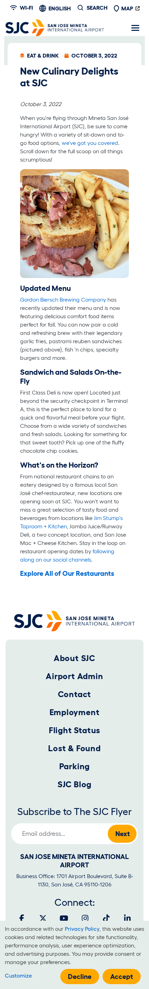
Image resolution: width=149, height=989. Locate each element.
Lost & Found (74, 748)
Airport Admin (74, 676)
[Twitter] (43, 918)
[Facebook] (22, 918)
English (60, 8)
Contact (74, 694)
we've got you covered (90, 143)
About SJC (74, 658)
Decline (79, 976)
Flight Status (74, 730)
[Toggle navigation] (135, 27)
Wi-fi (26, 8)
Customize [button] (18, 975)
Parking (74, 766)
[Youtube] (64, 918)
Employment (75, 712)
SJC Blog (74, 784)
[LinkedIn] (127, 918)
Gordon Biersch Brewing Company (63, 299)
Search (97, 8)
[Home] (55, 27)
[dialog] (74, 955)
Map (127, 8)
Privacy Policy (82, 929)
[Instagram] (85, 918)
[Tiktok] (106, 918)
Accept (121, 976)
